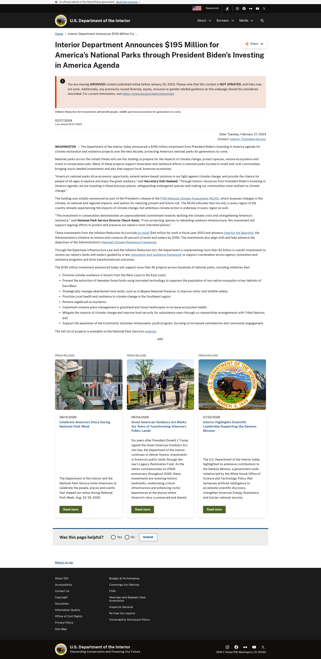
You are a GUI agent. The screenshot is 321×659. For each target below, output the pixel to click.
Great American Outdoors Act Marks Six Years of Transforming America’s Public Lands (159, 426)
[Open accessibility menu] (227, 9)
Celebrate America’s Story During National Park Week (84, 424)
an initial (143, 233)
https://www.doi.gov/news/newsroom (148, 94)
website (150, 331)
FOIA (112, 591)
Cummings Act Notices (124, 584)
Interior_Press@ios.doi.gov (248, 139)
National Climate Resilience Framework (129, 242)
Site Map (61, 629)
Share (254, 43)
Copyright (61, 597)
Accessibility (63, 584)
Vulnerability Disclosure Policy (129, 619)
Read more (70, 509)
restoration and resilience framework (156, 255)
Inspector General (121, 607)
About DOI (61, 578)
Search (262, 20)
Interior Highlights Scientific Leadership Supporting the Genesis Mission (230, 426)
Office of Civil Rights (68, 616)
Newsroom (212, 8)
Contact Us (62, 591)
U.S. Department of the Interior (100, 20)
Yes (119, 537)
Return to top (64, 562)
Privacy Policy (64, 622)
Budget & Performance (124, 578)
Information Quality (67, 609)
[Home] (61, 21)
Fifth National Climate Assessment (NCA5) (189, 198)
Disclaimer (62, 603)
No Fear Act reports (122, 613)
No (133, 537)
